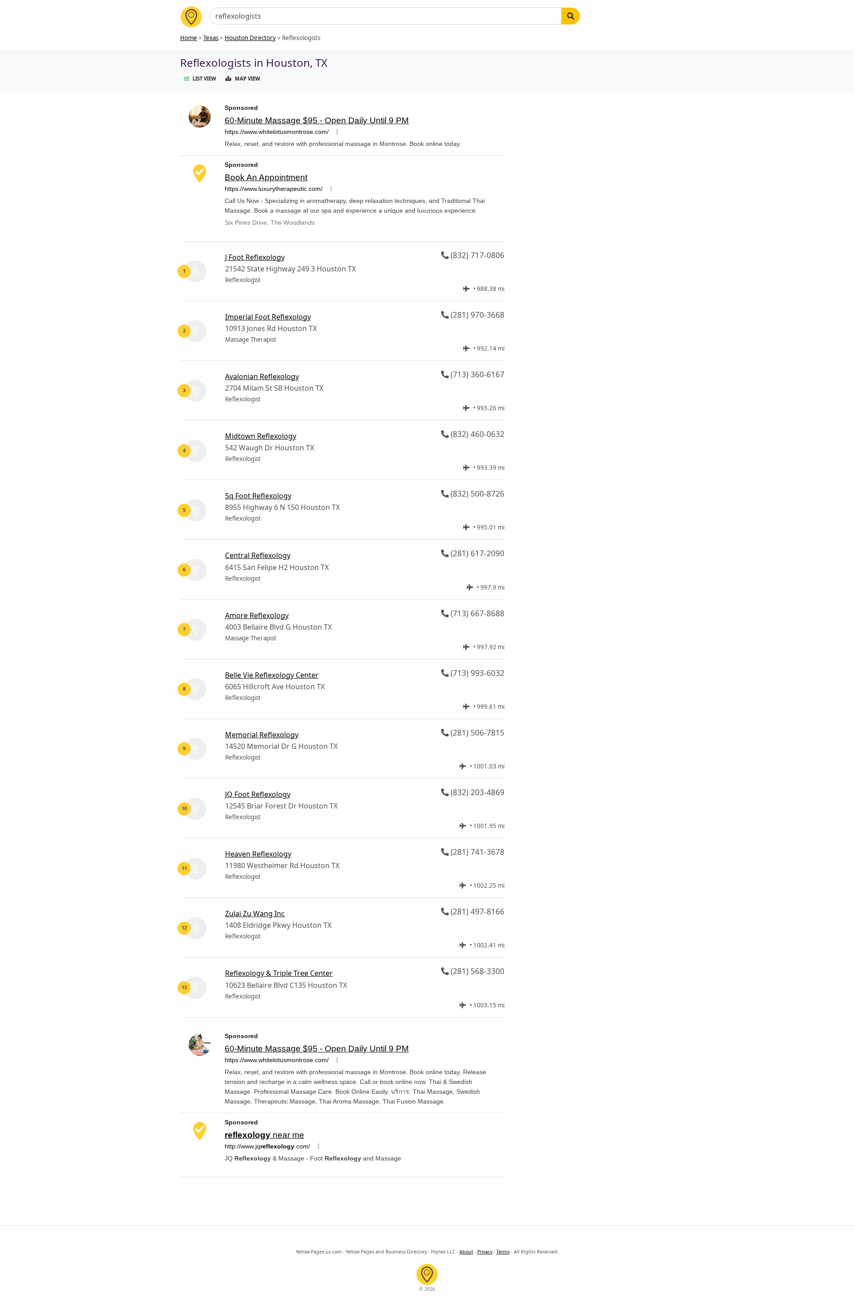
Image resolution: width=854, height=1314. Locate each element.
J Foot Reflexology (255, 257)
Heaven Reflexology (258, 854)
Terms (503, 1252)
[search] (570, 16)
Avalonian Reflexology (262, 376)
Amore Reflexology (257, 615)
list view (204, 78)
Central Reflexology (257, 555)
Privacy (484, 1252)
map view (247, 78)
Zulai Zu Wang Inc (255, 913)
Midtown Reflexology (260, 436)
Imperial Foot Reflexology (268, 317)
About (466, 1252)
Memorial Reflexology (261, 735)
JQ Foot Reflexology (257, 794)
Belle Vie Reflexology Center (271, 675)
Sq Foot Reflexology (258, 496)
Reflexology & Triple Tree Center (279, 973)
